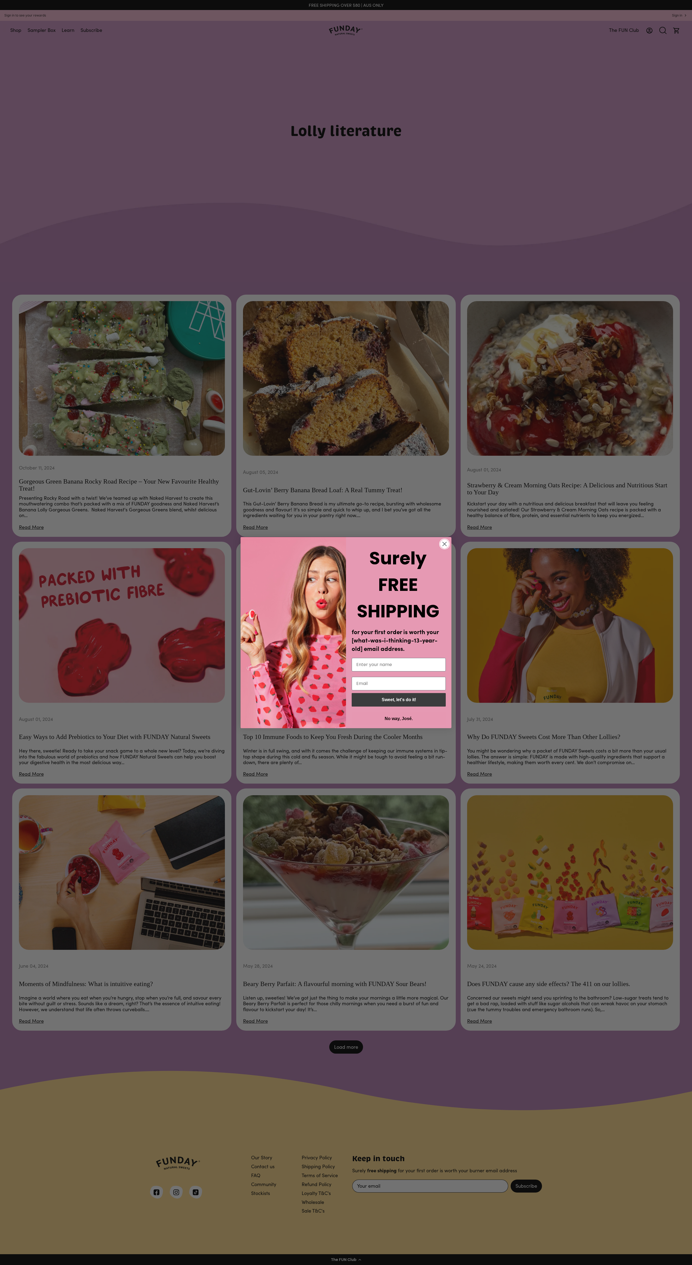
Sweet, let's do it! (399, 699)
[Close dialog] (444, 544)
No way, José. (399, 718)
